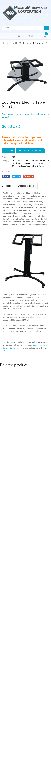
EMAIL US (9, 151)
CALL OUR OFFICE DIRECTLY (30, 151)
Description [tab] (7, 186)
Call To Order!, (17, 160)
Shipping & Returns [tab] (26, 186)
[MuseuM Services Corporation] (25, 12)
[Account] (19, 36)
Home (5, 43)
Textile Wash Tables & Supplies (27, 43)
